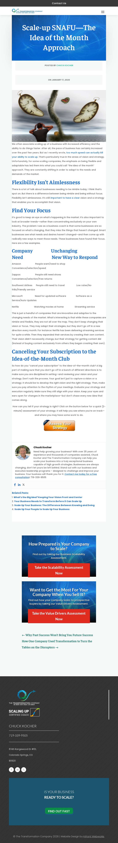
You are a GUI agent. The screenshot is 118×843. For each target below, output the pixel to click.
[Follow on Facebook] (11, 769)
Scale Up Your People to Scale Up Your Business (41, 509)
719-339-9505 (18, 735)
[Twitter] (23, 484)
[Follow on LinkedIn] (17, 769)
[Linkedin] (19, 484)
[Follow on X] (23, 769)
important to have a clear (65, 197)
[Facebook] (15, 484)
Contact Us (59, 3)
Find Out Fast (59, 811)
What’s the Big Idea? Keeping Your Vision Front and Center (48, 497)
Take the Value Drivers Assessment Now (59, 616)
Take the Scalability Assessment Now (59, 570)
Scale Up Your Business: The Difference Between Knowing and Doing (54, 505)
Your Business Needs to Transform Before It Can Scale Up (48, 501)
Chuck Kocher (64, 65)
